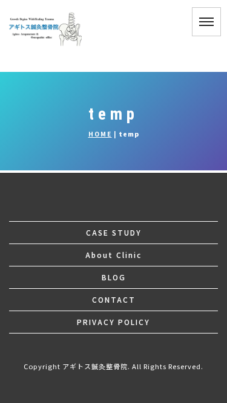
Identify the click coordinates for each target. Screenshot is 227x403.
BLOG (114, 277)
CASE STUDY (114, 232)
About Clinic (113, 255)
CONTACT (114, 299)
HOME (100, 133)
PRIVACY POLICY (113, 322)
